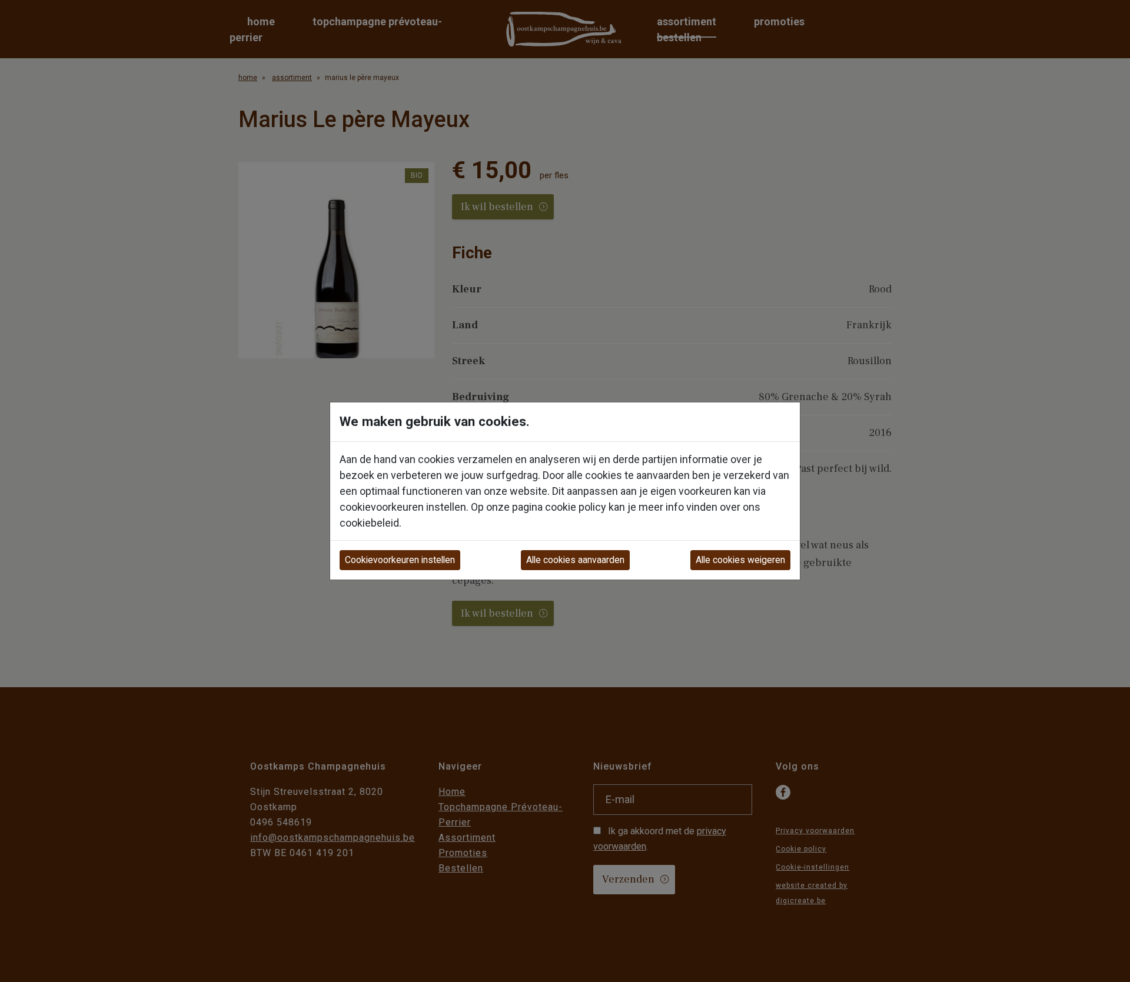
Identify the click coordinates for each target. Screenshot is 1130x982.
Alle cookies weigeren (740, 559)
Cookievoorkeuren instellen (400, 559)
